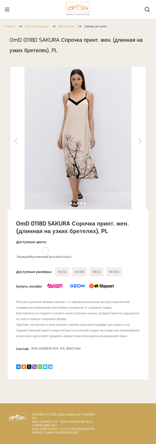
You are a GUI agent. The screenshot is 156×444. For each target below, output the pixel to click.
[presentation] (20, 144)
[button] (71, 203)
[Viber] (34, 366)
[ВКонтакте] (18, 366)
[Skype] (45, 366)
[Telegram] (50, 366)
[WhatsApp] (39, 366)
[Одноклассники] (23, 366)
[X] (29, 366)
